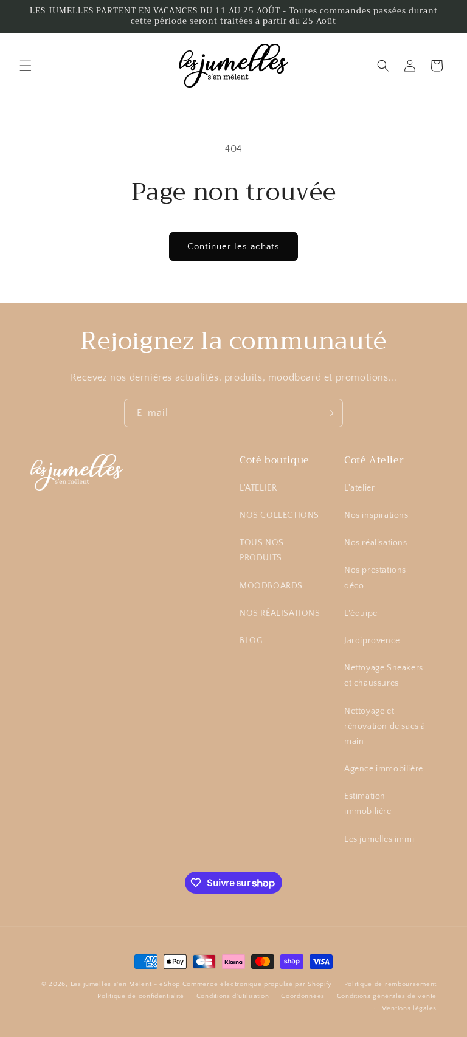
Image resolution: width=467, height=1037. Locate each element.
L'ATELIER (258, 488)
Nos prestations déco (375, 577)
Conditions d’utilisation (232, 996)
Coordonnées (303, 996)
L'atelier (359, 488)
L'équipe (361, 613)
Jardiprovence (372, 641)
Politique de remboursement (390, 984)
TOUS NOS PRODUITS (262, 550)
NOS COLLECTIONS (279, 515)
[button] (25, 65)
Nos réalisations (375, 543)
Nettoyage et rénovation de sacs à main (385, 726)
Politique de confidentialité (140, 996)
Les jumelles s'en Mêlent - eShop (125, 984)
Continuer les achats (233, 246)
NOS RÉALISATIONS (280, 613)
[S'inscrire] (329, 413)
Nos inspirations (376, 515)
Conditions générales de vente (387, 996)
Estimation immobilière (368, 803)
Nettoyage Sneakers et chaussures (383, 675)
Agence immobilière (383, 769)
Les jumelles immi (379, 839)
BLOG (251, 641)
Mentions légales (409, 1008)
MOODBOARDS (271, 586)
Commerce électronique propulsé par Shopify (257, 984)
